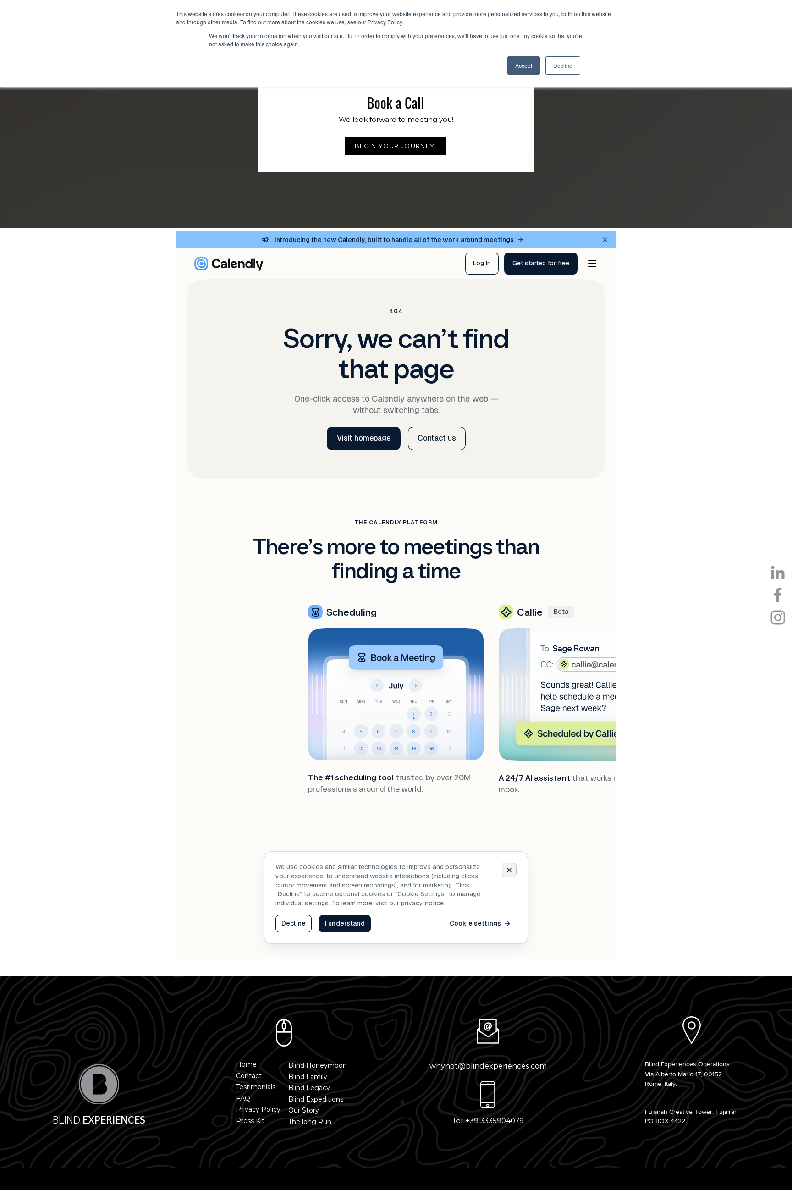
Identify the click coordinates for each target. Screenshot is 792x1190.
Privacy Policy (258, 1109)
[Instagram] (777, 617)
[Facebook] (777, 595)
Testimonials (255, 1087)
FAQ (243, 1098)
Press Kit (250, 1121)
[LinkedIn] (777, 572)
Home (246, 1064)
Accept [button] (523, 65)
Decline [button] (562, 65)
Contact (249, 1076)
